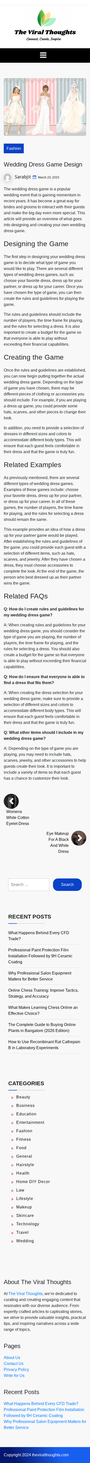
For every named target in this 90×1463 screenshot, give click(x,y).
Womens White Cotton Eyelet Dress (17, 818)
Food (21, 1148)
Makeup (24, 1207)
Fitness (23, 1139)
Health (23, 1173)
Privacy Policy (16, 1369)
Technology (27, 1224)
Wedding (25, 1241)
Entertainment (30, 1122)
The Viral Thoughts (25, 1294)
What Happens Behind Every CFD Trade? (41, 1404)
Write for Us (14, 1375)
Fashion (13, 148)
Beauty (23, 1097)
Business (25, 1105)
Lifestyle (24, 1198)
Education (26, 1114)
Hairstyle (25, 1165)
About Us (12, 1357)
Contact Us (14, 1363)
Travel (22, 1232)
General (24, 1156)
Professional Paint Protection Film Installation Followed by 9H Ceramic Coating (40, 956)
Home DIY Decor (33, 1182)
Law (20, 1190)
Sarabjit (23, 176)
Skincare (25, 1215)
